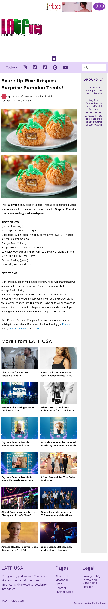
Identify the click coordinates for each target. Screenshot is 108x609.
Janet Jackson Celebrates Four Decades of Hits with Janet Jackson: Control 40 (56, 374)
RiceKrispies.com (18, 328)
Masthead (62, 580)
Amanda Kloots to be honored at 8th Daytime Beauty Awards (58, 444)
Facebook (37, 328)
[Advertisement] (76, 32)
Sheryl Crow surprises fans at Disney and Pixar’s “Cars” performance (18, 514)
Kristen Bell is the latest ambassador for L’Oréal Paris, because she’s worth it (57, 409)
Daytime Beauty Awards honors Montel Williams (15, 444)
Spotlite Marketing (97, 603)
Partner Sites (64, 591)
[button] (54, 58)
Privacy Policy (91, 576)
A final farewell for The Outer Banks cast (57, 479)
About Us (61, 576)
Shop (58, 584)
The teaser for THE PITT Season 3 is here (15, 374)
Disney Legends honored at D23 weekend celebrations (56, 514)
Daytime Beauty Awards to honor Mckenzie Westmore (17, 479)
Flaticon (87, 586)
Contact (60, 588)
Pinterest (67, 324)
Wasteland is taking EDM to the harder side (17, 409)
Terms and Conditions (89, 581)
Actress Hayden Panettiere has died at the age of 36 (19, 548)
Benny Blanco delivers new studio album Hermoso (56, 548)
